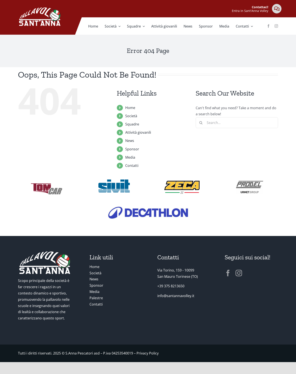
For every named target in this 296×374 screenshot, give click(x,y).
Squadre (132, 124)
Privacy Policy (148, 353)
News (129, 140)
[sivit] (114, 181)
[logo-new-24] (148, 206)
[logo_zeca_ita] (182, 182)
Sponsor (132, 149)
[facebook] (268, 26)
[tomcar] (46, 184)
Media (130, 157)
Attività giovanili (138, 132)
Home (130, 107)
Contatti (131, 165)
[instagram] (276, 26)
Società (131, 116)
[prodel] (249, 182)
